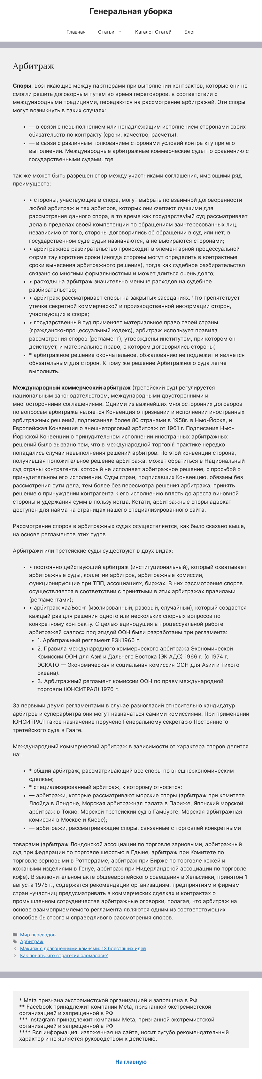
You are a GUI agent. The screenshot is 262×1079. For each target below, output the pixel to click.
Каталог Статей (153, 32)
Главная (75, 32)
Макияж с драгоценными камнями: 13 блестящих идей (83, 948)
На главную (131, 1062)
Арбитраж (31, 941)
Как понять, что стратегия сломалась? (64, 955)
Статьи (106, 32)
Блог (190, 32)
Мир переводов (38, 934)
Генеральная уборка (131, 11)
